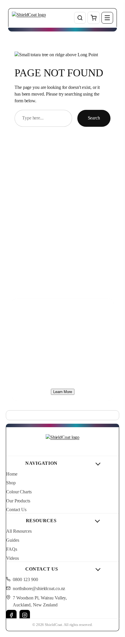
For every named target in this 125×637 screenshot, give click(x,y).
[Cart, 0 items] (94, 18)
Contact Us (16, 509)
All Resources (19, 531)
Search (94, 118)
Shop (11, 482)
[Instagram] (24, 615)
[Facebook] (11, 615)
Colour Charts (19, 492)
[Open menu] (107, 18)
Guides (12, 540)
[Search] (80, 18)
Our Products (18, 501)
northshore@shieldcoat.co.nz (39, 588)
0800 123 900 (25, 579)
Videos (12, 558)
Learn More (62, 392)
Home (11, 474)
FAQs (11, 549)
